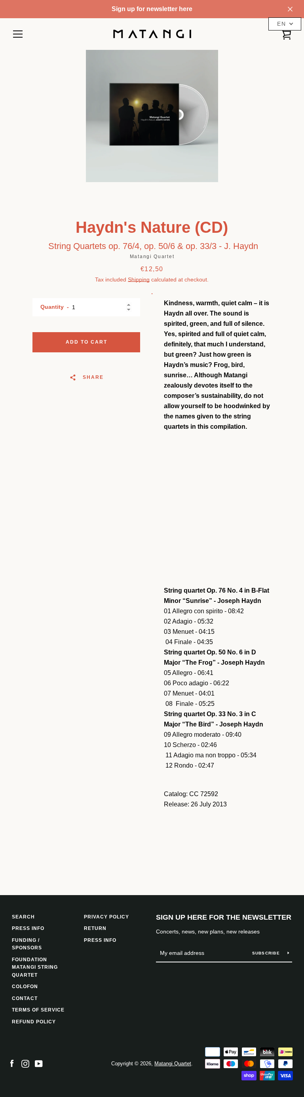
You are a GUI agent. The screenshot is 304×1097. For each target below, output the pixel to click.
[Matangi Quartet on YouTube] (39, 1063)
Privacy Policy (106, 917)
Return (95, 928)
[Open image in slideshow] (152, 116)
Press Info (100, 940)
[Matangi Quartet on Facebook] (12, 1063)
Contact (25, 998)
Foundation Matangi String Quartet (35, 967)
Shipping (139, 279)
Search (23, 917)
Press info (28, 928)
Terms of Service (38, 1010)
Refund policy (34, 1022)
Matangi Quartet (172, 1064)
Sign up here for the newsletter (223, 917)
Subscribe (267, 953)
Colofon (25, 986)
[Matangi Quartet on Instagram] (25, 1063)
